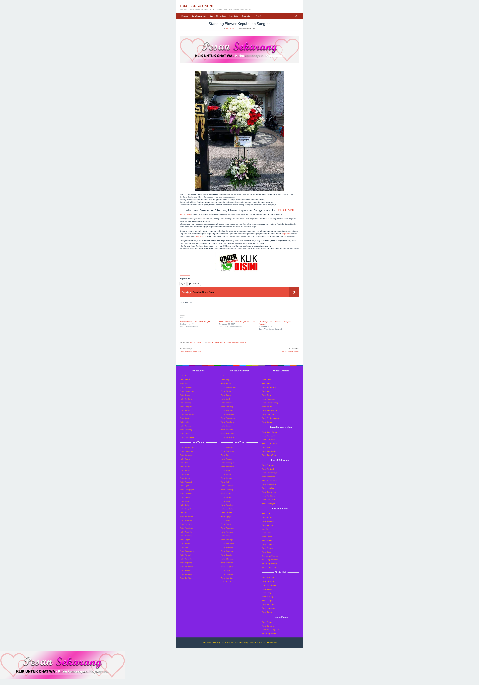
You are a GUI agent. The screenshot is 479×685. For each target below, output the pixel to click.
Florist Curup (266, 395)
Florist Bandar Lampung (270, 418)
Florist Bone (266, 533)
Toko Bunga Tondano (269, 563)
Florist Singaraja (268, 577)
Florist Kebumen (185, 387)
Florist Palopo (267, 536)
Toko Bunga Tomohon (270, 559)
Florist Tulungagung (228, 574)
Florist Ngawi (225, 520)
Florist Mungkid (185, 509)
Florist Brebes (185, 410)
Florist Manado (267, 525)
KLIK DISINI (286, 210)
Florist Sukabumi (227, 429)
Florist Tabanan (267, 612)
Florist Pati (183, 376)
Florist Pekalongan (186, 516)
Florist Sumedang (227, 433)
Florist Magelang (186, 520)
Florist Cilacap (185, 395)
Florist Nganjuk (226, 516)
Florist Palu (266, 513)
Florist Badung (267, 589)
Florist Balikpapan (268, 465)
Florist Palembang (268, 414)
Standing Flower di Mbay (290, 349)
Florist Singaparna (227, 437)
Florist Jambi (266, 383)
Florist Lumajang (227, 489)
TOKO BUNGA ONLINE (197, 6)
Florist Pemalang (186, 524)
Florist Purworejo (186, 532)
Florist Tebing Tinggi (269, 455)
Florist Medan (267, 391)
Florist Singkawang (269, 484)
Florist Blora (184, 383)
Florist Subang (226, 426)
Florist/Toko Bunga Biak (270, 629)
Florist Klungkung (268, 608)
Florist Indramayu (227, 403)
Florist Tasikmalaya (187, 437)
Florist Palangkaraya (269, 473)
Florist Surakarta (186, 574)
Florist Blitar (225, 455)
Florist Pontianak (268, 469)
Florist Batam (267, 406)
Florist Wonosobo (186, 559)
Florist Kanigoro (226, 459)
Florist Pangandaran (187, 391)
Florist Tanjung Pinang (270, 410)
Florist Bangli (266, 593)
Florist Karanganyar (187, 414)
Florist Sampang (227, 551)
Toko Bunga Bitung (269, 567)
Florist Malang (226, 501)
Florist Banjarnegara (187, 447)
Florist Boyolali (185, 466)
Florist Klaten (184, 501)
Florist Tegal (184, 547)
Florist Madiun (185, 379)
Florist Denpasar (268, 581)
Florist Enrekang (268, 544)
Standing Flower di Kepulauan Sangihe (195, 321)
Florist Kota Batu (227, 578)
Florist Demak (185, 478)
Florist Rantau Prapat (269, 443)
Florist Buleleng (267, 596)
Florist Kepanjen (227, 505)
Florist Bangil (225, 536)
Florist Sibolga (267, 447)
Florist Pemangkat (268, 503)
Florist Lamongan (227, 485)
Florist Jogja (184, 422)
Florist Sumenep (227, 562)
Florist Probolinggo (227, 543)
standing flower (213, 342)
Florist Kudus (184, 505)
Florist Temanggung (187, 551)
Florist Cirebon (226, 395)
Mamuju (265, 529)
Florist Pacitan (226, 524)
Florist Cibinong (185, 403)
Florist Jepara (184, 485)
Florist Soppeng (267, 548)
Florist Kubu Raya (268, 488)
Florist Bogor (184, 418)
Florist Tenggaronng (269, 492)
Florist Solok (266, 376)
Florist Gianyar (267, 600)
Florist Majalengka (227, 414)
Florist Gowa (266, 552)
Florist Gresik (226, 470)
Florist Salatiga (185, 570)
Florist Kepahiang (268, 399)
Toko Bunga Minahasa (270, 556)
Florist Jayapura (268, 626)
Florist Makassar (268, 521)
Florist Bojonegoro (227, 463)
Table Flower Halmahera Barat (190, 349)
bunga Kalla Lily (200, 236)
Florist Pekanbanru (269, 387)
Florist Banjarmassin (269, 480)
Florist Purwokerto (186, 451)
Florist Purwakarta (227, 422)
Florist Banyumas (186, 455)
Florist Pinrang (267, 540)
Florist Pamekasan (227, 528)
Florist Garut (225, 399)
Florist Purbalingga (186, 528)
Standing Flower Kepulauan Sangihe (233, 342)
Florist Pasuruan (227, 532)
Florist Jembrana (268, 604)
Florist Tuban (225, 570)
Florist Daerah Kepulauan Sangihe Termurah (237, 321)
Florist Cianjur (226, 391)
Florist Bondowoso (227, 466)
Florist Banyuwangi (228, 451)
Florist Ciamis (226, 376)
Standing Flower (195, 342)
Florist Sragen (185, 539)
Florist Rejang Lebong (270, 403)
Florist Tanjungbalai (269, 451)
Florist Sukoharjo (186, 399)
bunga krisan (286, 233)
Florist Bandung (185, 426)
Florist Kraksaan (227, 547)
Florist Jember (226, 474)
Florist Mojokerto (227, 509)
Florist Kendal (185, 497)
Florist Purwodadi (186, 482)
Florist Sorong (267, 622)
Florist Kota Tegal (186, 578)
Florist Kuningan (227, 410)
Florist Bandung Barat (229, 387)
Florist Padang (267, 379)
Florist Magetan (226, 497)
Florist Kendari (267, 517)
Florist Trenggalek (186, 406)
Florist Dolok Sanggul (269, 432)
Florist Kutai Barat (268, 496)
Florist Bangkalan (227, 447)
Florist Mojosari (226, 512)
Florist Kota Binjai (268, 436)
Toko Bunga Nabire (269, 633)
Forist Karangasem (269, 585)
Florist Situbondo (227, 559)
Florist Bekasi (226, 383)
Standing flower (185, 214)
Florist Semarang (186, 429)
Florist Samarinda (268, 476)
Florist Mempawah (268, 499)
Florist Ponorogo (227, 539)
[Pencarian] (296, 16)
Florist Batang (185, 459)
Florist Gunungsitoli (269, 439)
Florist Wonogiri (185, 555)
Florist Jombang (226, 478)
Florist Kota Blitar (227, 582)
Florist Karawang (227, 406)
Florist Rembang (185, 536)
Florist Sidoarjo (226, 555)
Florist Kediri (225, 482)
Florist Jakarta (185, 433)
